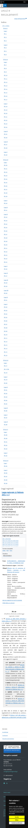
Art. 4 (5, 47)
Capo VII (6, 280)
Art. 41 (5, 210)
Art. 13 (5, 85)
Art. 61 (5, 300)
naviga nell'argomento (19, 18)
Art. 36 (5, 186)
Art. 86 (5, 410)
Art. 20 (5, 113)
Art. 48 (5, 238)
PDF (8, 550)
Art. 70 (5, 334)
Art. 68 (5, 327)
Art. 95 (5, 466)
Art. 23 (5, 123)
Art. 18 (5, 106)
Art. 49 (5, 241)
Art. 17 (5, 99)
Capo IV (6, 142)
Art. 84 (5, 400)
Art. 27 (5, 144)
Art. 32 (5, 172)
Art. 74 (5, 348)
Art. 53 (5, 255)
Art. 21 (5, 117)
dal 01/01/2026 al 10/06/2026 (10, 541)
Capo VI (6, 273)
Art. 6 (5, 54)
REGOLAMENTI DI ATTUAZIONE (12, 600)
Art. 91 (5, 442)
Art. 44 (5, 224)
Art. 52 (5, 251)
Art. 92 (5, 445)
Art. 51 (5, 248)
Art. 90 (5, 438)
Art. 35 (5, 182)
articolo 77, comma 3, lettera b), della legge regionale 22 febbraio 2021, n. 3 (15, 701)
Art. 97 (5, 476)
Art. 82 (5, 393)
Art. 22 (5, 120)
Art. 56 (5, 269)
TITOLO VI (5, 460)
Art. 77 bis (6, 369)
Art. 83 (5, 397)
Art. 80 (5, 383)
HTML (4, 550)
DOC (11, 550)
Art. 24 (5, 127)
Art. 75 (5, 352)
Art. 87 (5, 417)
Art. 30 (5, 165)
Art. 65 (5, 317)
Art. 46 (5, 231)
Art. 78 (5, 372)
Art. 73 (5, 345)
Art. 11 (5, 79)
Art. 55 (5, 262)
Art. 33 (5, 175)
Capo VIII (6, 290)
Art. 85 (5, 404)
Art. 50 (5, 245)
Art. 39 (5, 196)
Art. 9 (5, 72)
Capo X (5, 304)
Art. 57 (5, 276)
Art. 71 (5, 338)
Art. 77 (5, 366)
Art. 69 (5, 331)
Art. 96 (5, 473)
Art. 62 (5, 307)
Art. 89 (5, 435)
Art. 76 (5, 355)
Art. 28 (5, 148)
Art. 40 (5, 203)
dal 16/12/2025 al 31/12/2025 (10, 543)
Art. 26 (5, 137)
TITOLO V (5, 429)
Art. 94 (5, 455)
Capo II (5, 45)
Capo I (5, 31)
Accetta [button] (17, 817)
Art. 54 (5, 258)
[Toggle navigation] (26, 5)
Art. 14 (5, 89)
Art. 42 (5, 217)
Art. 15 (5, 92)
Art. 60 (5, 293)
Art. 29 (5, 155)
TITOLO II (5, 59)
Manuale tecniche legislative (8, 738)
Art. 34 (5, 179)
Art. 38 (5, 193)
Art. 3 (5, 40)
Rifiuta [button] (16, 820)
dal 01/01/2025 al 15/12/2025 (10, 544)
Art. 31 (5, 168)
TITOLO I (5, 28)
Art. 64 (5, 314)
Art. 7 (5, 65)
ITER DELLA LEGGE (9, 603)
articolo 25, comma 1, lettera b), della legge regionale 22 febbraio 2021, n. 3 (15, 687)
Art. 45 (5, 227)
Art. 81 (5, 390)
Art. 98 (5, 480)
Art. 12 (5, 82)
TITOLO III (5, 160)
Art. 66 (5, 321)
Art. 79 (5, 379)
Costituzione (5, 735)
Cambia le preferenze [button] (17, 823)
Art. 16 (5, 96)
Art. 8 (5, 68)
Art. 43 (5, 220)
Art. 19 (5, 110)
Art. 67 (5, 324)
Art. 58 (5, 283)
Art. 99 (5, 483)
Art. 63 (5, 310)
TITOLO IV (5, 360)
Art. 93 (5, 449)
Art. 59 (5, 286)
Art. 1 (5, 34)
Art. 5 (5, 51)
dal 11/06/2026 (7, 539)
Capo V (5, 152)
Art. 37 (5, 189)
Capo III (6, 131)
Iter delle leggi (5, 732)
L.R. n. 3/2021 (5, 26)
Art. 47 (5, 234)
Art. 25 (5, 134)
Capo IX (6, 297)
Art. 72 (5, 341)
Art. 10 (5, 75)
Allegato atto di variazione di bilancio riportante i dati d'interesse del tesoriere (16, 570)
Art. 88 (5, 424)
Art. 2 (5, 37)
